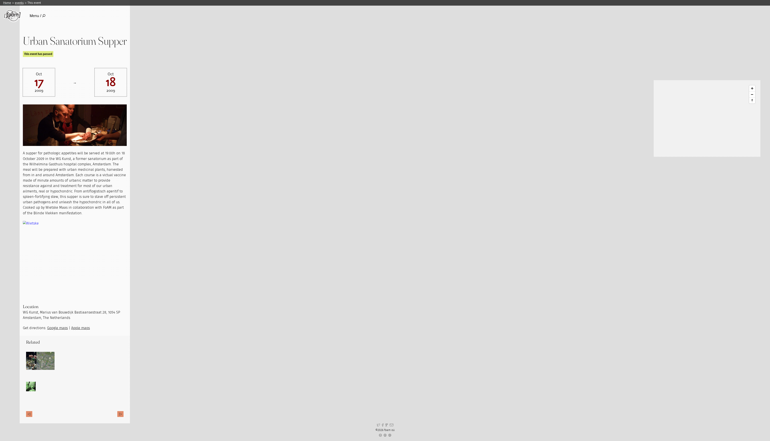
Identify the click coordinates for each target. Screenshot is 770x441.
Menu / (35, 15)
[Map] (707, 118)
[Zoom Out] (752, 94)
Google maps (57, 328)
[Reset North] (752, 100)
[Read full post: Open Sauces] (35, 361)
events (19, 3)
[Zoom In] (752, 88)
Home (7, 3)
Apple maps (80, 328)
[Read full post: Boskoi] (45, 361)
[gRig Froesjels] (120, 414)
